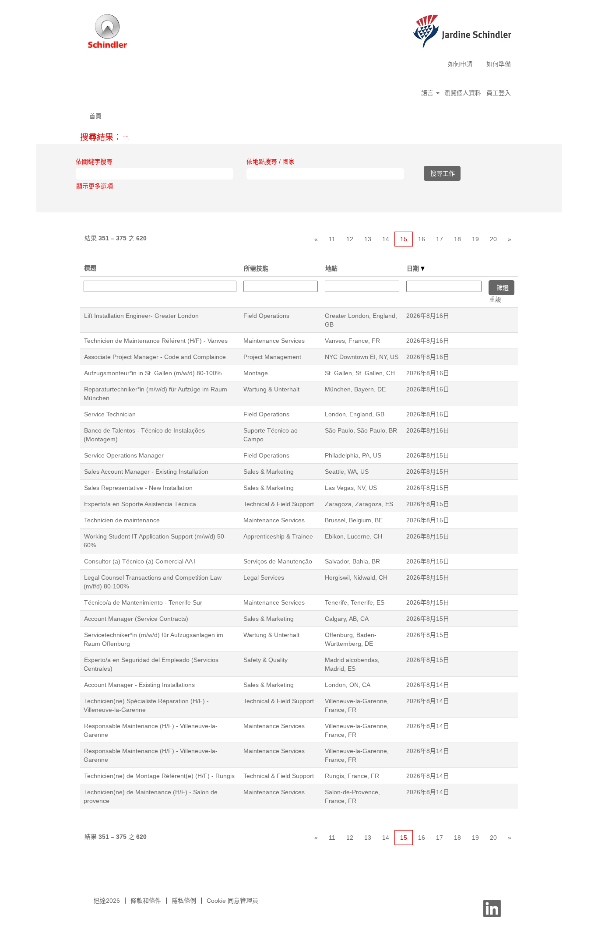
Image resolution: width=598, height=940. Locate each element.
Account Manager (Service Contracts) (136, 618)
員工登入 (498, 92)
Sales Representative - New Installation (138, 487)
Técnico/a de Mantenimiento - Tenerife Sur (143, 602)
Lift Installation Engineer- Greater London (141, 315)
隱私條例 (184, 900)
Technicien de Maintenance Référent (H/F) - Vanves (156, 340)
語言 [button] (428, 92)
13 (367, 239)
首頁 (95, 116)
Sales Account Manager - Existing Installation (146, 471)
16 (421, 239)
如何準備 (498, 63)
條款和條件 (145, 900)
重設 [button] (495, 299)
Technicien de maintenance (122, 520)
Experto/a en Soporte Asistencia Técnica (140, 503)
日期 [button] (414, 268)
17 (439, 239)
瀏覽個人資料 (462, 92)
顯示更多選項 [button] (94, 186)
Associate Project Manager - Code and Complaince (155, 356)
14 (385, 239)
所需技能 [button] (256, 268)
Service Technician (110, 414)
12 (349, 239)
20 (493, 239)
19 (475, 239)
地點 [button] (331, 268)
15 (403, 239)
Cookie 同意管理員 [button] (232, 900)
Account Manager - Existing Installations (139, 684)
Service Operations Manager (124, 455)
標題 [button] (90, 267)
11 (332, 239)
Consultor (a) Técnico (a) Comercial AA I (140, 561)
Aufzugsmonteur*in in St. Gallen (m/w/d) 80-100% (153, 373)
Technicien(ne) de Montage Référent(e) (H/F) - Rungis (159, 775)
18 (457, 239)
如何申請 (460, 63)
